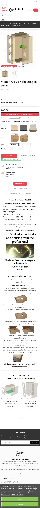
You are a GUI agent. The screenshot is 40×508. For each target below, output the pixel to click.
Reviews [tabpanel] (29, 193)
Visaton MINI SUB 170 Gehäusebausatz (10, 402)
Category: (4, 121)
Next (36, 49)
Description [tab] (20, 184)
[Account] (33, 2)
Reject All (20, 504)
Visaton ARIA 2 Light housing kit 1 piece (30, 402)
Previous (4, 49)
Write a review (5, 90)
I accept (20, 499)
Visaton (10, 121)
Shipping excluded (14, 118)
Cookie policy (5, 494)
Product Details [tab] (20, 189)
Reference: (17, 121)
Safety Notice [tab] (14, 193)
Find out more (20, 474)
